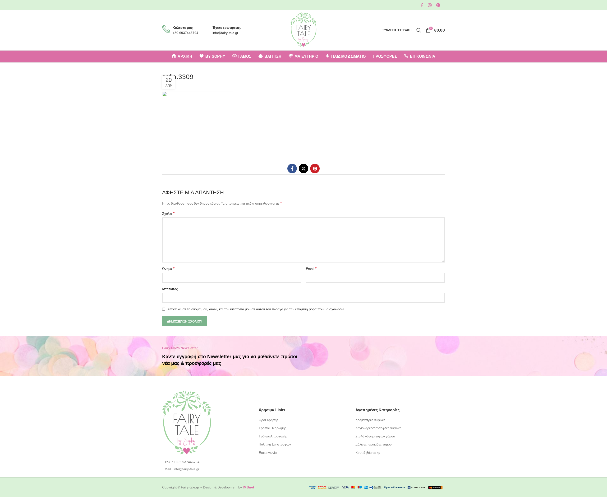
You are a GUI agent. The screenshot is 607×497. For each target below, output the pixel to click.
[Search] (418, 30)
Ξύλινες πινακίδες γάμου (373, 444)
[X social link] (303, 168)
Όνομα (168, 269)
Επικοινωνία (268, 453)
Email (311, 269)
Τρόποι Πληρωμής (272, 428)
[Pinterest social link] (438, 5)
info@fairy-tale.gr (225, 33)
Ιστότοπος (170, 289)
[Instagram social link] (430, 5)
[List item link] (207, 461)
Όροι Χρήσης (268, 420)
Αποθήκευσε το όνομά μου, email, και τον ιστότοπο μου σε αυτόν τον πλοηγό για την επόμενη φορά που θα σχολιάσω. (256, 309)
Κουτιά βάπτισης (367, 453)
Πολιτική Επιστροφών (275, 444)
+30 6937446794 (185, 33)
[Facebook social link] (422, 5)
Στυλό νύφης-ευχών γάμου (375, 436)
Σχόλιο (168, 213)
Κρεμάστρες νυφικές (370, 420)
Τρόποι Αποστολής (273, 436)
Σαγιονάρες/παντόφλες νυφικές (378, 428)
